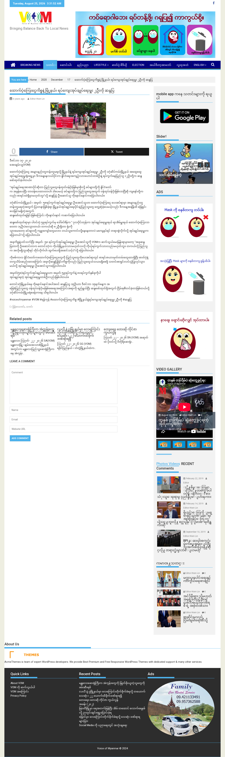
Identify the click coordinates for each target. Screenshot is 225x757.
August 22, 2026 (169, 415)
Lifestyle (100, 65)
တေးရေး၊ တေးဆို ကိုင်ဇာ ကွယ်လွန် (98, 700)
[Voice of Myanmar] (13, 64)
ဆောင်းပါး (66, 65)
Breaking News (30, 65)
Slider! (161, 136)
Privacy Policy (18, 695)
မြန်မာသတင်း (18, 307)
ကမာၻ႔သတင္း (170, 563)
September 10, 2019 (196, 532)
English (199, 65)
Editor (186, 482)
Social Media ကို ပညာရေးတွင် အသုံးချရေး (103, 725)
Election (138, 65)
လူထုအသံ (182, 65)
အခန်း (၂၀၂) (86, 704)
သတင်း (50, 65)
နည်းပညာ (83, 65)
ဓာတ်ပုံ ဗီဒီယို (119, 65)
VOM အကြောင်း (20, 691)
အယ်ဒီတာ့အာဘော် (160, 65)
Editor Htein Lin (37, 99)
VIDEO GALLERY (169, 369)
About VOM (17, 683)
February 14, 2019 (195, 503)
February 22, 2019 (195, 478)
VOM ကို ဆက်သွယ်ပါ (23, 687)
